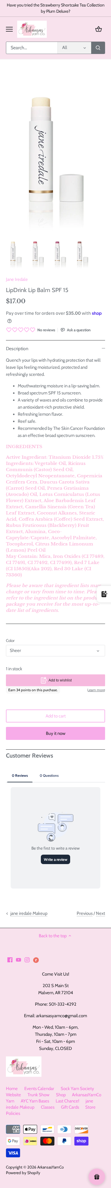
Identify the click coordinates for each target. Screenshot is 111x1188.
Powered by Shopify (23, 1172)
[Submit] (98, 48)
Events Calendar (39, 1088)
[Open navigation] (9, 29)
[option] (16, 253)
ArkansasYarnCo (50, 1167)
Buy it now (55, 733)
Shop (61, 1094)
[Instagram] (27, 960)
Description (17, 348)
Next (100, 913)
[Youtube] (18, 960)
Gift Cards (70, 1107)
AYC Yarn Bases (35, 1101)
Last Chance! (67, 1101)
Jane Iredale (17, 279)
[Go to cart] (98, 29)
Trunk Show (38, 1094)
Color (10, 640)
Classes (47, 1107)
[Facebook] (9, 960)
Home (12, 1088)
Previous (85, 913)
